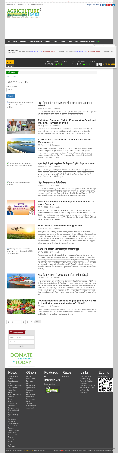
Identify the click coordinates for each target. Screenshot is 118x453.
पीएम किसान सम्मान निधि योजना (52, 182)
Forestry (11, 428)
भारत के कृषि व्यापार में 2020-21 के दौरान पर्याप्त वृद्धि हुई (63, 275)
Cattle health (30, 379)
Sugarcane (29, 390)
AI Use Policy (85, 390)
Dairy (10, 383)
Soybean (29, 403)
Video (63, 41)
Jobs (70, 41)
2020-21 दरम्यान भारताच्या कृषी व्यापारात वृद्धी (58, 249)
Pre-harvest (30, 381)
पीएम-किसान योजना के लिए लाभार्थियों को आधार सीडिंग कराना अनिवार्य (65, 104)
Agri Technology (13, 414)
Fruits (10, 417)
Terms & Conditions (87, 381)
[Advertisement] (79, 23)
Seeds (28, 401)
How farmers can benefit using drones (60, 225)
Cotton (28, 376)
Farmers (11, 397)
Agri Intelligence (36, 41)
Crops (10, 399)
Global (10, 392)
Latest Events (103, 376)
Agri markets (30, 388)
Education (11, 439)
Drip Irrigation (30, 385)
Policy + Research (14, 394)
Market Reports (31, 406)
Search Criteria (11, 86)
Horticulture (12, 419)
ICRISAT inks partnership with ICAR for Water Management (64, 140)
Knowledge (11, 421)
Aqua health (30, 408)
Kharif (28, 392)
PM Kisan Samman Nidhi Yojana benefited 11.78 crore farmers (66, 203)
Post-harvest (30, 394)
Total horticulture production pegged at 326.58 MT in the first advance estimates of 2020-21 (67, 302)
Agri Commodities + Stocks (85, 41)
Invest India (12, 432)
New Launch (12, 446)
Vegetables (12, 444)
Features (23, 41)
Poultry (10, 412)
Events (47, 41)
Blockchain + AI (13, 410)
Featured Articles (50, 384)
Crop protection (13, 388)
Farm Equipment (13, 381)
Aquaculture (12, 390)
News (15, 41)
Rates (55, 41)
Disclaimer (83, 383)
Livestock (11, 406)
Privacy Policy (85, 379)
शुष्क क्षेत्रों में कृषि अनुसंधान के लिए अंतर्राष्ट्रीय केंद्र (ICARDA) (67, 163)
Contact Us (84, 392)
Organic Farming (13, 430)
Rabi (27, 383)
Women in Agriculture (15, 385)
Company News (13, 408)
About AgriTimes (85, 376)
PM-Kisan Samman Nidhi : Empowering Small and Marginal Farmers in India (67, 121)
